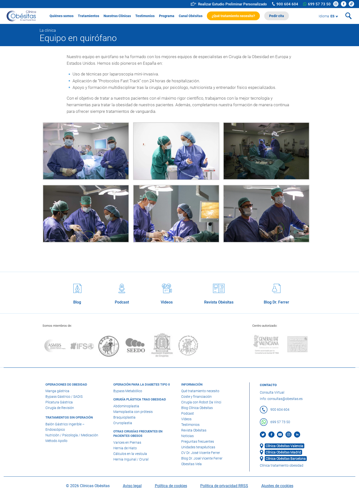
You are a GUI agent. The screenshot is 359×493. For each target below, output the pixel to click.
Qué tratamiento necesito (200, 391)
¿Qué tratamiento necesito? (233, 16)
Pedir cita (276, 16)
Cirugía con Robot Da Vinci (201, 402)
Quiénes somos (62, 16)
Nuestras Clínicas (117, 16)
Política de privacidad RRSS (224, 485)
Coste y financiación (196, 397)
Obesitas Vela (191, 464)
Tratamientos (88, 16)
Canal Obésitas (190, 16)
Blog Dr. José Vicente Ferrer (201, 458)
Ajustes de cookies (277, 485)
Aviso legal (132, 485)
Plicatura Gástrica (59, 402)
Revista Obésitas (193, 430)
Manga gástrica (57, 391)
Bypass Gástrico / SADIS (64, 397)
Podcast (187, 413)
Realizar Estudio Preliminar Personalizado (232, 4)
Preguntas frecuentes (197, 441)
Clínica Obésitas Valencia (284, 446)
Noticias (187, 436)
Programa (166, 16)
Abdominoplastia (126, 406)
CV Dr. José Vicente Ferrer (200, 453)
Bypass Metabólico (127, 391)
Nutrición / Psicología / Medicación (71, 435)
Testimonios (145, 16)
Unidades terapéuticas (198, 447)
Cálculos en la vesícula (130, 454)
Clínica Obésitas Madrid (283, 452)
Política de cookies (171, 485)
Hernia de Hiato (125, 448)
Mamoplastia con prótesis (133, 412)
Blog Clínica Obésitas (197, 408)
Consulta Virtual (272, 392)
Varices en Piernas (127, 442)
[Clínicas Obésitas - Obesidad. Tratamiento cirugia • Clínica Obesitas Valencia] (21, 14)
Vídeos (186, 419)
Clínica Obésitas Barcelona (286, 459)
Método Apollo (56, 441)
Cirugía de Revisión (59, 408)
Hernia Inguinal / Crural (130, 459)
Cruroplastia (122, 423)
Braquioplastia (124, 417)
